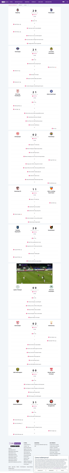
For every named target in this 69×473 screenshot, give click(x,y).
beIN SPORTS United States (13, 451)
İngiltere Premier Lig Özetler (55, 449)
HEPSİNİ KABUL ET (40, 470)
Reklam (18, 466)
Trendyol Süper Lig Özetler (54, 446)
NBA (35, 446)
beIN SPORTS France (12, 452)
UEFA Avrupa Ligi (27, 452)
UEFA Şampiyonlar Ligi (28, 450)
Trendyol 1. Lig (26, 446)
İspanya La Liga (26, 458)
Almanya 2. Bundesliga (28, 462)
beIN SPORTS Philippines (12, 458)
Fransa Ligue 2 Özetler (54, 455)
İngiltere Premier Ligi (27, 449)
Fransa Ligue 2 (26, 464)
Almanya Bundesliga (27, 455)
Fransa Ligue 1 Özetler (54, 452)
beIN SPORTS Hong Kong (12, 455)
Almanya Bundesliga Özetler (55, 450)
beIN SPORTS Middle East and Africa (14, 461)
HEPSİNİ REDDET (51, 470)
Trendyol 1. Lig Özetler (54, 447)
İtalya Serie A (26, 459)
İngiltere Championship (28, 461)
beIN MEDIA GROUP (12, 449)
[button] (5, 2)
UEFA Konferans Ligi (27, 453)
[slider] (34, 280)
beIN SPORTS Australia (12, 454)
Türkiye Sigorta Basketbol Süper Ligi (40, 444)
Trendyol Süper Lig (27, 444)
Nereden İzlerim (11, 468)
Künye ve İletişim (30, 466)
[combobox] (12, 5)
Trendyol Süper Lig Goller (54, 444)
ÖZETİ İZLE (35, 14)
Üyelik (9, 466)
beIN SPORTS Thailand (12, 457)
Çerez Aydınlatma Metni (57, 468)
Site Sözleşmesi (23, 466)
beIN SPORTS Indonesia (12, 460)
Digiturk (9, 448)
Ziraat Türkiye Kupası (27, 447)
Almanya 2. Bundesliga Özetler (55, 453)
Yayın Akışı (13, 466)
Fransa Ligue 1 (26, 456)
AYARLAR (62, 470)
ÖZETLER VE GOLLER (18, 1)
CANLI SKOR (40, 1)
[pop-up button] (49, 282)
